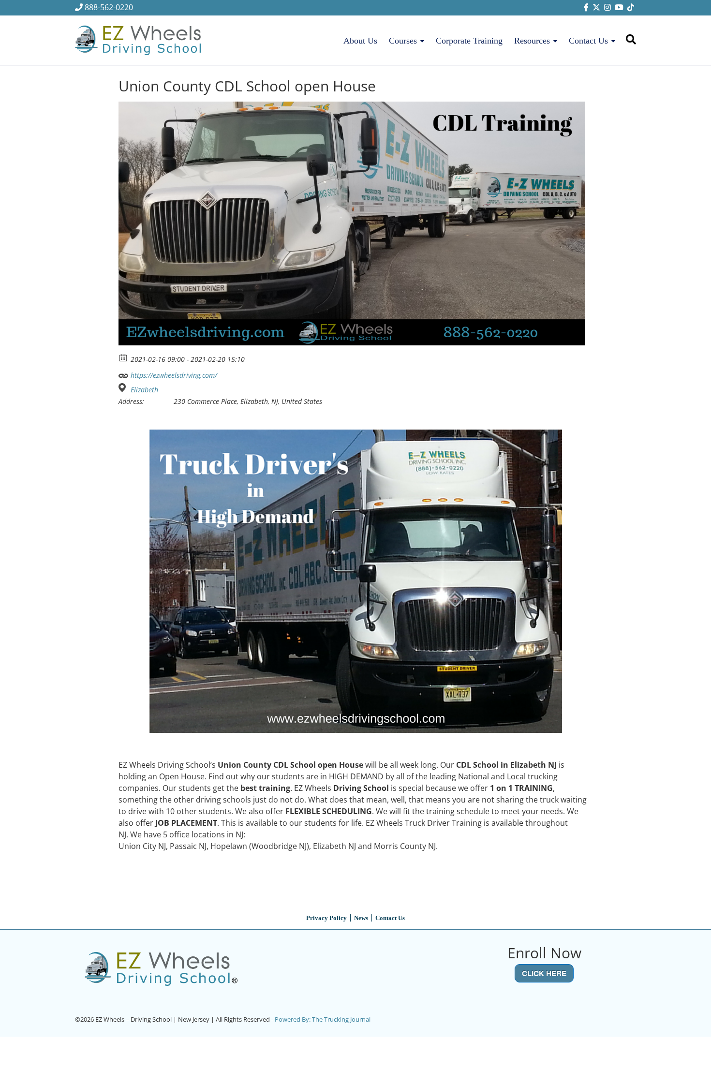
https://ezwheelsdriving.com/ (173, 375)
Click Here (544, 973)
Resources (532, 40)
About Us (360, 40)
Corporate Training (469, 40)
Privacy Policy (326, 918)
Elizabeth (144, 390)
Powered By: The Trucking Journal (322, 1019)
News (361, 918)
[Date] (123, 357)
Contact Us (588, 40)
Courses (403, 40)
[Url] (123, 373)
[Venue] (123, 387)
